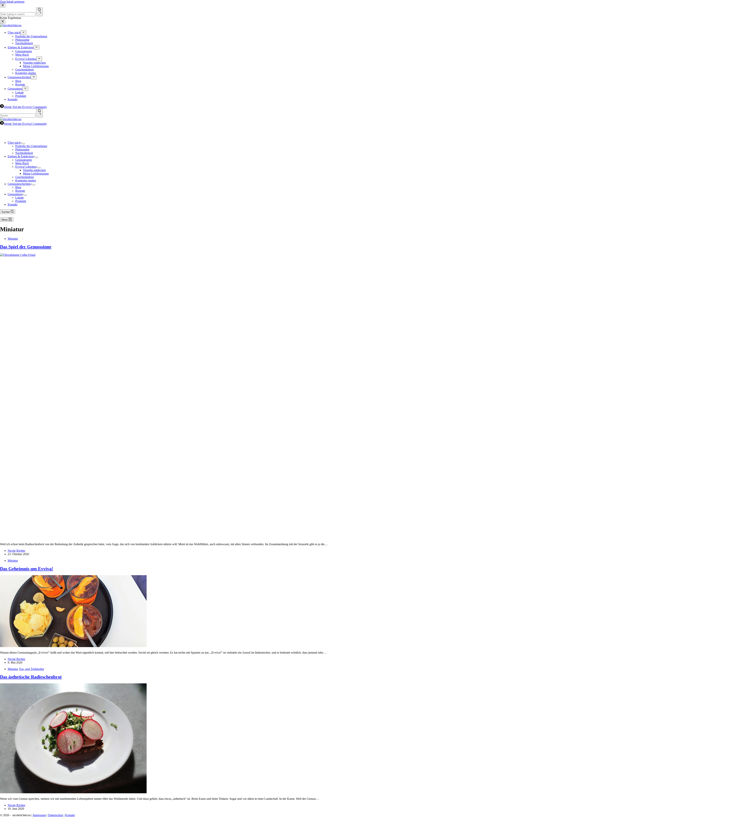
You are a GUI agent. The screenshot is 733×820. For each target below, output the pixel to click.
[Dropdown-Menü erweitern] (23, 143)
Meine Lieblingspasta (36, 173)
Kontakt (12, 204)
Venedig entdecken (34, 170)
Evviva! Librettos (25, 166)
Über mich (14, 142)
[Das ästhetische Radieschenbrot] (73, 792)
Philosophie (22, 149)
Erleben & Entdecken (21, 156)
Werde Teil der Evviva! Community (25, 123)
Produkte (20, 201)
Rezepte (20, 190)
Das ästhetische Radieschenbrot (31, 676)
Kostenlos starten (25, 180)
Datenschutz (55, 815)
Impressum (39, 815)
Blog (18, 187)
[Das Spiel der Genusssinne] (286, 254)
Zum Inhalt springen (12, 1)
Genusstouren (23, 159)
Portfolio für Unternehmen (31, 146)
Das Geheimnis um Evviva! (26, 568)
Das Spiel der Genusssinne (25, 246)
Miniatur (13, 238)
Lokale (19, 197)
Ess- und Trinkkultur (31, 669)
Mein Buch (22, 163)
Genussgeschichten (19, 183)
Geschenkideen (24, 177)
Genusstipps (15, 194)
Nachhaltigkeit (24, 153)
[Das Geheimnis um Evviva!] (73, 646)
